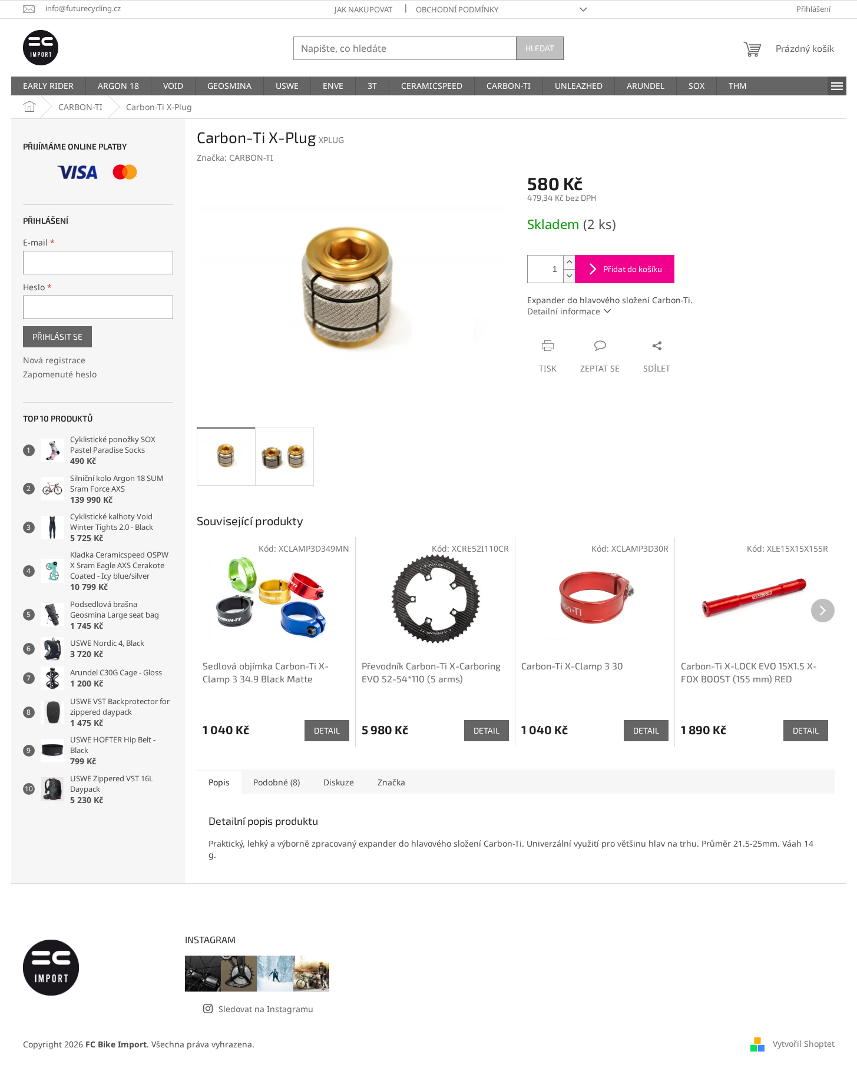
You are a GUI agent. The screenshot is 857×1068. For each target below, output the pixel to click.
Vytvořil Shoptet (804, 1043)
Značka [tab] (391, 782)
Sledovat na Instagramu (266, 1008)
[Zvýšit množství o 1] (569, 262)
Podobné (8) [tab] (276, 782)
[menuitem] (48, 86)
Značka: (235, 157)
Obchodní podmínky (457, 9)
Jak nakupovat (363, 9)
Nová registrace (54, 360)
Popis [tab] (219, 782)
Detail (327, 730)
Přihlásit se (57, 336)
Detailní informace (563, 311)
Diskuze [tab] (338, 782)
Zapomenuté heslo (60, 374)
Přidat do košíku (632, 269)
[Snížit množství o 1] (569, 276)
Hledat (539, 48)
